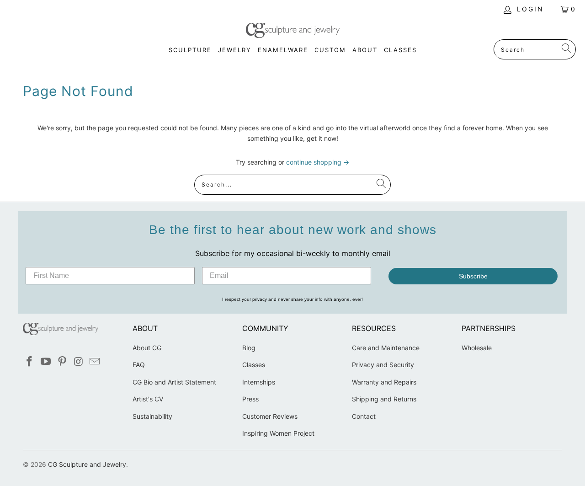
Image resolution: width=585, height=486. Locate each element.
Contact (364, 416)
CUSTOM (330, 49)
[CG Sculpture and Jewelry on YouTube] (46, 362)
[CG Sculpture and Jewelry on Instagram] (78, 362)
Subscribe (473, 276)
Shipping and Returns (384, 399)
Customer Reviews (270, 416)
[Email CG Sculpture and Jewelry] (95, 362)
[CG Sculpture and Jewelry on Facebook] (30, 362)
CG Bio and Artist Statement (174, 382)
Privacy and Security (383, 365)
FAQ (139, 365)
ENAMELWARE (283, 49)
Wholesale (477, 348)
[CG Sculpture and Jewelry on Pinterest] (62, 362)
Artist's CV (148, 399)
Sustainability (152, 416)
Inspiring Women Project (278, 433)
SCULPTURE (190, 49)
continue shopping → (317, 162)
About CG (147, 348)
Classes (253, 365)
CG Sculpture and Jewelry (87, 464)
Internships (258, 382)
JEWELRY (234, 49)
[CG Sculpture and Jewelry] (293, 31)
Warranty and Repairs (384, 382)
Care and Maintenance (386, 348)
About (365, 49)
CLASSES (400, 49)
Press (250, 399)
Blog (248, 348)
